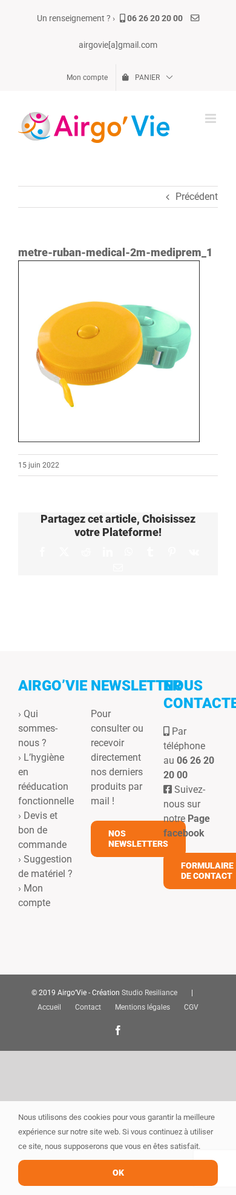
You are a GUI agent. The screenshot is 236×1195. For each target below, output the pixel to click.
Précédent (196, 196)
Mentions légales (142, 1007)
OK (118, 1172)
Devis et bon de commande (42, 830)
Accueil (49, 1007)
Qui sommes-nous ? (37, 728)
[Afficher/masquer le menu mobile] (211, 118)
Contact (88, 1007)
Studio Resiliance (149, 992)
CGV (191, 1007)
